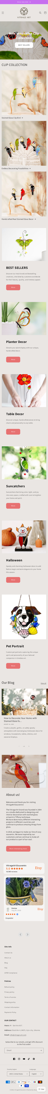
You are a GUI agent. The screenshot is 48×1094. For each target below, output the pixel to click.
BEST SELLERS (24, 45)
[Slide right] (28, 746)
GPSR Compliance (10, 973)
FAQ (5, 968)
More (13, 287)
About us (7, 958)
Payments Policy (10, 1012)
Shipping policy (10, 1002)
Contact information (11, 1007)
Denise (14, 908)
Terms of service (10, 997)
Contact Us (8, 953)
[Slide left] (19, 746)
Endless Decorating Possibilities (15, 168)
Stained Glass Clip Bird (11, 118)
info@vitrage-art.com (18, 1035)
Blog (6, 963)
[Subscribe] (41, 1050)
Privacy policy (9, 992)
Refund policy (9, 987)
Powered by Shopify (32, 1090)
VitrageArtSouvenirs (20, 1090)
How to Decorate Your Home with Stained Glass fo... (20, 719)
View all (43, 683)
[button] (2, 12)
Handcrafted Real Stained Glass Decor (18, 219)
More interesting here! (18, 849)
